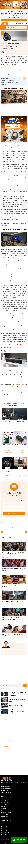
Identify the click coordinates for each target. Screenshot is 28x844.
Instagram (6, 843)
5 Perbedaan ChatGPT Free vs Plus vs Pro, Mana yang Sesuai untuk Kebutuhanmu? (17, 694)
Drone (4, 723)
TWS (4, 744)
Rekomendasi (6, 725)
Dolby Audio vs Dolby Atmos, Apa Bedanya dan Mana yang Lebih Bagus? (17, 711)
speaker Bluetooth (20, 384)
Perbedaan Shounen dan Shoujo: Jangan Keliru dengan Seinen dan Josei (17, 700)
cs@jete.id (6, 790)
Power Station (6, 727)
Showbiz (5, 719)
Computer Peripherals (8, 740)
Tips (4, 732)
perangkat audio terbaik (7, 386)
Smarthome (5, 730)
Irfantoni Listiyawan (12, 51)
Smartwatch (5, 746)
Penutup (4, 84)
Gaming (4, 742)
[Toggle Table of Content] (23, 78)
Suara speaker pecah (13, 527)
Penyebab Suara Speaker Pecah (8, 80)
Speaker (21, 51)
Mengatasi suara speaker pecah (9, 524)
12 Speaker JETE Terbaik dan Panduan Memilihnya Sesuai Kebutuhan (16, 705)
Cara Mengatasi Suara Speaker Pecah (10, 82)
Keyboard (5, 738)
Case (4, 721)
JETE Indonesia (5, 56)
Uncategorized (6, 748)
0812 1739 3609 (9, 792)
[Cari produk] (26, 28)
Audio (4, 734)
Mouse (4, 736)
